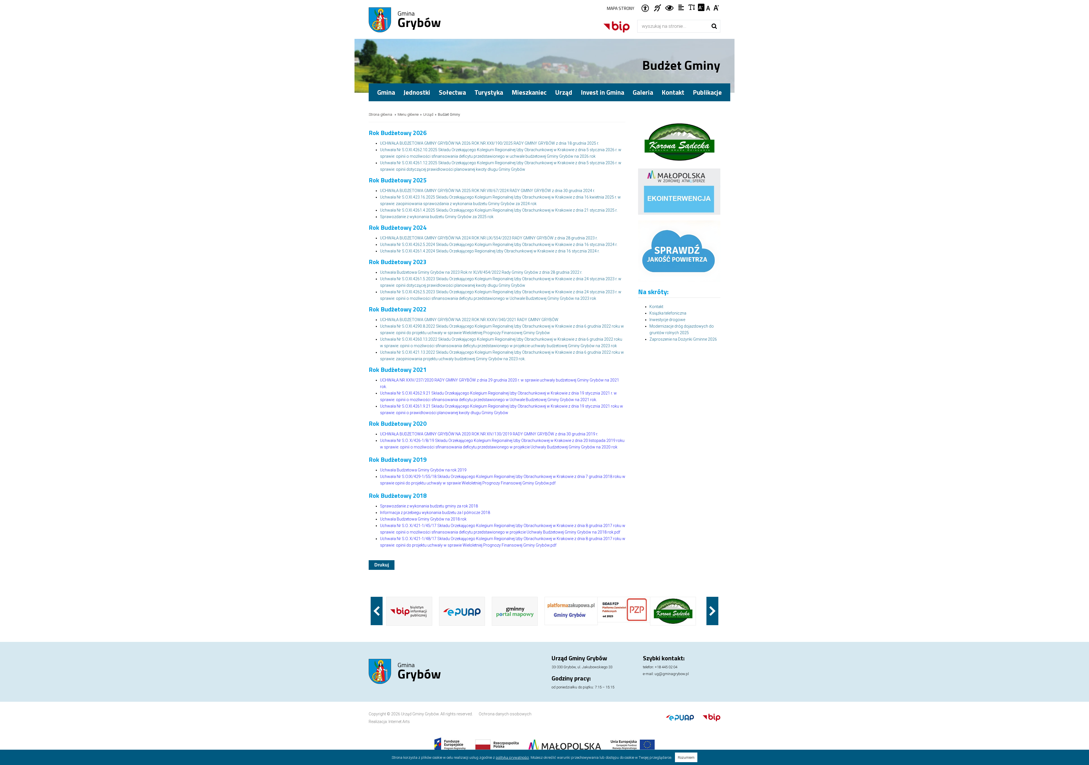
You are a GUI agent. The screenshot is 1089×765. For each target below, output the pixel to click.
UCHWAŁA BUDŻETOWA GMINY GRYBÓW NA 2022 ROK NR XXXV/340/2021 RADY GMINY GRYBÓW (469, 319)
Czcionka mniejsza (701, 7)
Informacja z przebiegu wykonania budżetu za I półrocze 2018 (435, 512)
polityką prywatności (512, 757)
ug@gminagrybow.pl (672, 674)
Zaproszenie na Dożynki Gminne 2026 (683, 339)
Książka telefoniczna (667, 313)
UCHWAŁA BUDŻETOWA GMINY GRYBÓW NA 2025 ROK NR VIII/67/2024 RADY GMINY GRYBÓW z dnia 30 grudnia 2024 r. (487, 190)
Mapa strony (620, 8)
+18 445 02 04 (666, 667)
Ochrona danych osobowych (505, 714)
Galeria (643, 92)
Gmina (419, 20)
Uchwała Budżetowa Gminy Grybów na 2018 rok (423, 519)
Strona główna (380, 114)
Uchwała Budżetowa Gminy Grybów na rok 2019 (423, 470)
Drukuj (381, 564)
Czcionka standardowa (709, 7)
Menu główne (408, 114)
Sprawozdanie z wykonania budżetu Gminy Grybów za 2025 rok (436, 216)
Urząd (428, 114)
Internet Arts (399, 721)
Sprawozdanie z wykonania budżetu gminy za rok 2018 (429, 506)
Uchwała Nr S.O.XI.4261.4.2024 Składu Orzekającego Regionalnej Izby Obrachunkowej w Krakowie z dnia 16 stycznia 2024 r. (490, 251)
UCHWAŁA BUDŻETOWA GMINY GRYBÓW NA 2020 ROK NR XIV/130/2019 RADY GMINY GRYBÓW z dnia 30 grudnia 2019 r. (489, 434)
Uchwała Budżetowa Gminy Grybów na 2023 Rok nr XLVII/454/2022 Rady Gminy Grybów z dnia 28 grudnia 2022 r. (481, 272)
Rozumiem (686, 757)
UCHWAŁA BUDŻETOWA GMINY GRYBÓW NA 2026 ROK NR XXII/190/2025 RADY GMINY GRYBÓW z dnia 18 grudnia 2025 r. (489, 143)
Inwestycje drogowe (667, 319)
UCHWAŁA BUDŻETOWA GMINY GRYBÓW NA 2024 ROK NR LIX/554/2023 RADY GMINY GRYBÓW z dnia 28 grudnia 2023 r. (489, 238)
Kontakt (673, 92)
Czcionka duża (716, 7)
